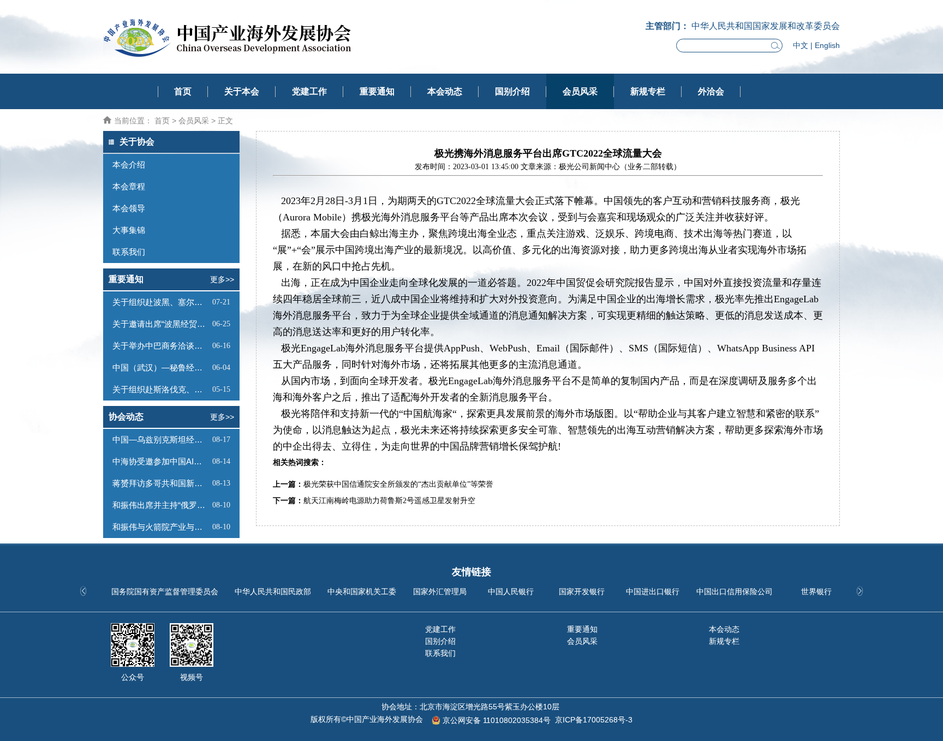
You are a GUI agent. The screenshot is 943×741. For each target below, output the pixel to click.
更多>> (222, 279)
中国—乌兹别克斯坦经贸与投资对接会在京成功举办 (161, 439)
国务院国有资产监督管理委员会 (164, 591)
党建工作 (309, 91)
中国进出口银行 (652, 591)
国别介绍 (512, 91)
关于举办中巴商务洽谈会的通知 (161, 345)
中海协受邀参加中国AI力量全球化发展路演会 (161, 461)
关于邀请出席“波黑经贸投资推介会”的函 (161, 323)
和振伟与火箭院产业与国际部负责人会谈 (161, 526)
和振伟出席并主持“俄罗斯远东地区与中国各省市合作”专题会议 (161, 505)
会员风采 (580, 91)
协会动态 (126, 416)
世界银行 (816, 591)
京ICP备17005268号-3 (593, 719)
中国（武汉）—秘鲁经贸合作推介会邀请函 (161, 367)
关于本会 (241, 91)
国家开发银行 (582, 591)
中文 (800, 45)
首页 (183, 91)
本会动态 (444, 91)
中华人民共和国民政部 (273, 591)
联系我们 (440, 653)
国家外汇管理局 (440, 591)
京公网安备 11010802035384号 (497, 720)
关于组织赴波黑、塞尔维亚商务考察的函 (161, 302)
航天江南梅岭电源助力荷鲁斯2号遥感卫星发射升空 (389, 501)
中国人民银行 (511, 591)
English (827, 45)
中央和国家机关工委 (361, 591)
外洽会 (711, 91)
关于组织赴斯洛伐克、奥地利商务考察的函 (161, 389)
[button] (860, 591)
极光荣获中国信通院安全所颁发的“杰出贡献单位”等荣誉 (398, 484)
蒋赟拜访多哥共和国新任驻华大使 (161, 483)
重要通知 (377, 91)
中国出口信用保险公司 (734, 591)
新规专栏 (647, 91)
